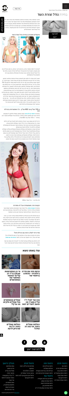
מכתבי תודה (10, 373)
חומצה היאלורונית (28, 371)
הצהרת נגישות (10, 387)
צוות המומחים (10, 382)
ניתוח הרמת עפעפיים (60, 373)
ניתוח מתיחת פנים (61, 368)
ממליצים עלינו (9, 371)
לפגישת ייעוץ (55, 35)
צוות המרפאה (10, 366)
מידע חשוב (10, 368)
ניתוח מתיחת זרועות (47, 383)
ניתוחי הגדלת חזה (30, 114)
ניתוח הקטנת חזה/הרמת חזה (44, 373)
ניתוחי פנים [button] (62, 363)
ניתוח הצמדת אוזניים (61, 380)
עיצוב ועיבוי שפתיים (27, 373)
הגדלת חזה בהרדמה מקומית (44, 371)
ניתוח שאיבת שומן (47, 381)
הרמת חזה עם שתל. (10, 237)
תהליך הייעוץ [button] (8, 363)
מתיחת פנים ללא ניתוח (27, 366)
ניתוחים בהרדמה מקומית (45, 378)
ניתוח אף (64, 366)
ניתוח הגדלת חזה (48, 366)
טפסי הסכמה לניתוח (8, 378)
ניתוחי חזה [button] (48, 363)
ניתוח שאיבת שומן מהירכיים (44, 388)
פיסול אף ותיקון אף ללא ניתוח (25, 375)
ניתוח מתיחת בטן (48, 385)
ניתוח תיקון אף (62, 378)
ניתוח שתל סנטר (62, 375)
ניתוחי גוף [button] (48, 375)
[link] (24, 342)
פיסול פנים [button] (29, 363)
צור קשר (11, 380)
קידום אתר (17, 392)
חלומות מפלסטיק (9, 385)
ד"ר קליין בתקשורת (8, 375)
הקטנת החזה (31, 208)
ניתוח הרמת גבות (62, 371)
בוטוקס (31, 368)
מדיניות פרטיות (9, 389)
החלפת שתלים (48, 368)
